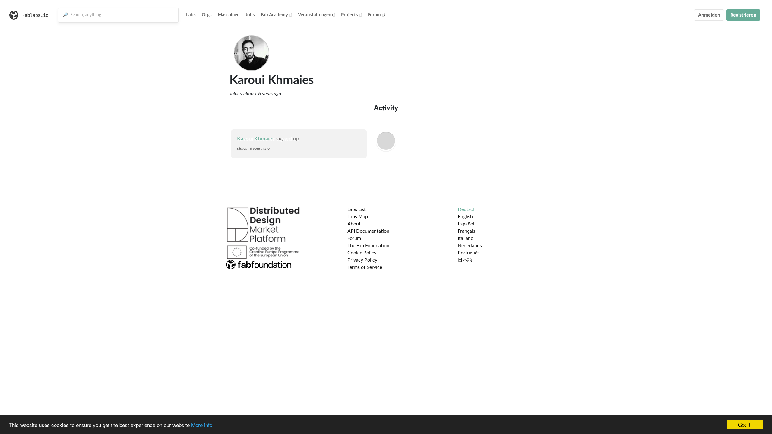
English (465, 216)
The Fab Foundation (368, 245)
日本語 (465, 260)
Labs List (356, 209)
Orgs (207, 15)
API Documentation (368, 231)
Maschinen (228, 15)
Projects (349, 15)
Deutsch (467, 209)
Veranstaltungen (314, 15)
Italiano (465, 238)
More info (201, 425)
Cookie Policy (361, 252)
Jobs (250, 15)
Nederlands (470, 245)
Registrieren (743, 15)
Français (466, 231)
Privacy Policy (362, 260)
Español (466, 224)
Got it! (745, 424)
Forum (374, 15)
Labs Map (357, 216)
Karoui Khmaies (256, 139)
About (354, 224)
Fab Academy (274, 15)
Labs (191, 15)
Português (468, 252)
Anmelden (709, 15)
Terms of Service (364, 267)
